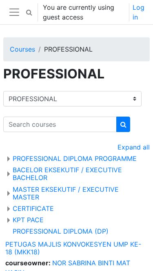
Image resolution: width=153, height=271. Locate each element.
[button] (29, 12)
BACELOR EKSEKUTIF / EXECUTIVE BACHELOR (67, 174)
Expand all (134, 147)
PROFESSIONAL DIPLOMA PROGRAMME (75, 158)
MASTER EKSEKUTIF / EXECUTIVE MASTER (66, 193)
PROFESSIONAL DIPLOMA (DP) (61, 231)
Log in (138, 12)
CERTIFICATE (33, 208)
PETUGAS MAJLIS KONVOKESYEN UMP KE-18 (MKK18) (73, 248)
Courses (22, 49)
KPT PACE (28, 220)
